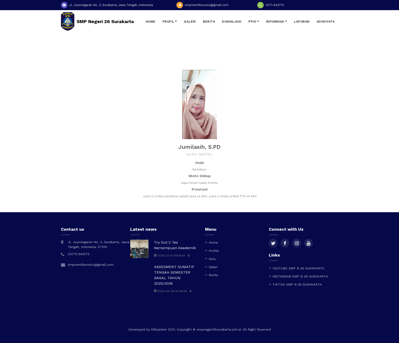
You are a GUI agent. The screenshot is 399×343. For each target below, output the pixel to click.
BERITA (209, 21)
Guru (212, 259)
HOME (151, 21)
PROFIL (168, 21)
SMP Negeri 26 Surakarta (105, 21)
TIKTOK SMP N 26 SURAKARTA (297, 284)
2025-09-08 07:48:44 (172, 291)
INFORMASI (275, 21)
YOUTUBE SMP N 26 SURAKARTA (298, 268)
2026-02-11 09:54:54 (171, 255)
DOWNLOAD (232, 21)
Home (191, 56)
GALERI (190, 21)
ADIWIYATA (326, 21)
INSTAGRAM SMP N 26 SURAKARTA (300, 276)
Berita (213, 275)
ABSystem (159, 329)
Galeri (213, 267)
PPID (252, 21)
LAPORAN (302, 21)
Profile (214, 251)
